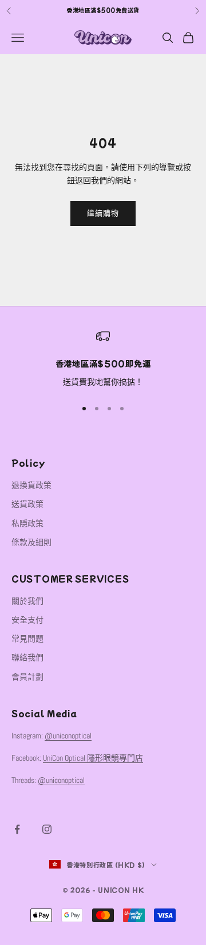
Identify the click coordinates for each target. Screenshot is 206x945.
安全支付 (27, 620)
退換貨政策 (31, 485)
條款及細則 (31, 542)
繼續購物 (103, 213)
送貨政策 (27, 504)
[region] (103, 359)
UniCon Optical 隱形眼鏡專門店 (93, 758)
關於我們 (27, 601)
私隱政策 (27, 523)
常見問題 (27, 638)
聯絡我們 (27, 657)
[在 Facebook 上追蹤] (17, 829)
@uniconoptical (68, 735)
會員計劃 (27, 677)
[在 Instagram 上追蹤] (47, 829)
